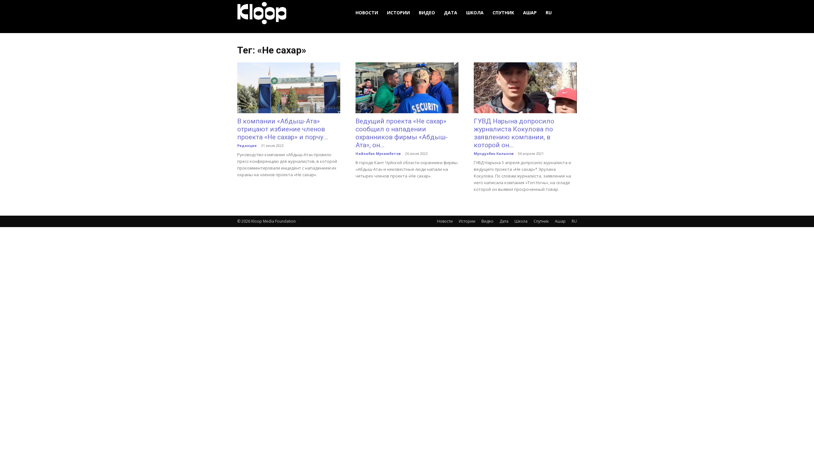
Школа (475, 13)
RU (549, 13)
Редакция (247, 145)
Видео (427, 13)
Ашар (530, 13)
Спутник (503, 13)
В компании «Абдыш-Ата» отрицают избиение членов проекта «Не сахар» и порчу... (282, 129)
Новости (366, 13)
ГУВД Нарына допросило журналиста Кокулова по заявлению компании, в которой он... (514, 133)
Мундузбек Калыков (494, 153)
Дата (450, 13)
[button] (569, 13)
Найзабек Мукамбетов (378, 153)
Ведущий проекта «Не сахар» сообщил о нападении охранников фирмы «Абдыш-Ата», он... (401, 133)
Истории (398, 13)
